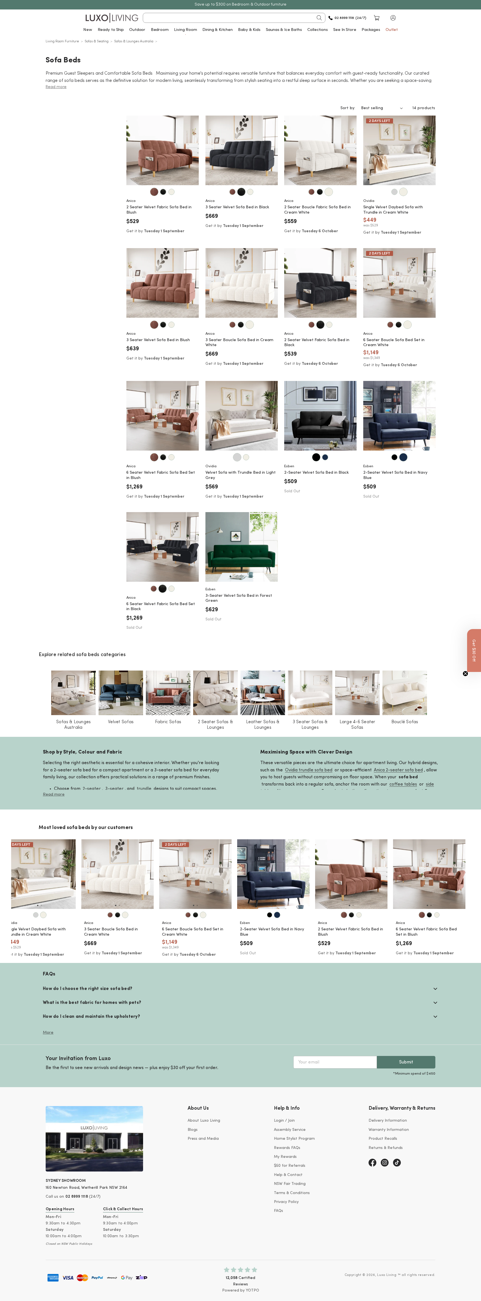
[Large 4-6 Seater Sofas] (357, 693)
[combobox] (234, 18)
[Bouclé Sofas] (404, 693)
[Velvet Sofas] (121, 693)
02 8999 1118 (76, 1197)
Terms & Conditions (292, 1193)
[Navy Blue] (325, 457)
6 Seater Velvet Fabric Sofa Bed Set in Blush (160, 475)
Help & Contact (288, 1175)
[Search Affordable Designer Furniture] (319, 18)
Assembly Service (290, 1130)
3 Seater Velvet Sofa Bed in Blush (158, 340)
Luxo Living (387, 1275)
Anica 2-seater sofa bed (398, 770)
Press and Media (203, 1139)
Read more (54, 795)
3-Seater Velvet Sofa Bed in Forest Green (238, 598)
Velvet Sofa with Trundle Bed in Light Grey (240, 475)
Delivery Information (388, 1121)
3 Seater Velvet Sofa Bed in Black (237, 207)
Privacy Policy (286, 1202)
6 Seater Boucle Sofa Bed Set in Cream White (393, 343)
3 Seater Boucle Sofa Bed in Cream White (239, 343)
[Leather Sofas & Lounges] (262, 693)
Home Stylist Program (294, 1139)
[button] (393, 18)
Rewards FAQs (287, 1148)
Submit (406, 1062)
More (48, 1033)
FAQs (278, 1211)
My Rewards (285, 1157)
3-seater (114, 789)
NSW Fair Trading (290, 1184)
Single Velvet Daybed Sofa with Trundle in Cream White (393, 210)
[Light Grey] (394, 192)
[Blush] (154, 192)
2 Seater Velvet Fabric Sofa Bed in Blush (159, 210)
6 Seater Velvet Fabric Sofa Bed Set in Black (160, 607)
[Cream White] (171, 192)
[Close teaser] (465, 673)
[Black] (163, 192)
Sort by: (347, 108)
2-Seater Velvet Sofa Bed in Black (316, 473)
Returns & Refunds (386, 1148)
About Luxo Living (204, 1121)
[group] (43, 874)
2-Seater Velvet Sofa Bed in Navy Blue (395, 475)
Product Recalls (383, 1139)
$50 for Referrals (289, 1166)
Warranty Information (389, 1130)
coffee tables (403, 784)
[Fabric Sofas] (168, 693)
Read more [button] (56, 87)
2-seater (92, 789)
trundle (144, 789)
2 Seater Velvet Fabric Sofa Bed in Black (316, 343)
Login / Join (284, 1121)
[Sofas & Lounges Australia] (73, 693)
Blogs (193, 1130)
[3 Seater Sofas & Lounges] (310, 693)
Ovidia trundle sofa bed (308, 770)
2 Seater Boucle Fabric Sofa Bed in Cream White (317, 210)
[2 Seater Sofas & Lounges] (215, 693)
